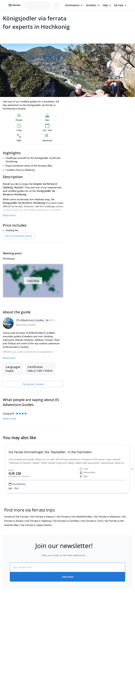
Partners (7, 625)
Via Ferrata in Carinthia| (67, 520)
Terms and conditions (47, 640)
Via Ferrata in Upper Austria (36, 525)
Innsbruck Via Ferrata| (17, 516)
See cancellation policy (18, 235)
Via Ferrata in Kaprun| (43, 516)
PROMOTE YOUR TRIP (115, 616)
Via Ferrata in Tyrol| (92, 520)
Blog (70, 617)
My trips (118, 5)
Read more (9, 215)
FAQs (38, 632)
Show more (9, 418)
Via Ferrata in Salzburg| (39, 520)
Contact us (41, 624)
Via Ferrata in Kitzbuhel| (107, 516)
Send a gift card (11, 648)
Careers (7, 640)
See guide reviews (33, 384)
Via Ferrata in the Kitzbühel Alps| (74, 516)
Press (6, 633)
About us (8, 617)
